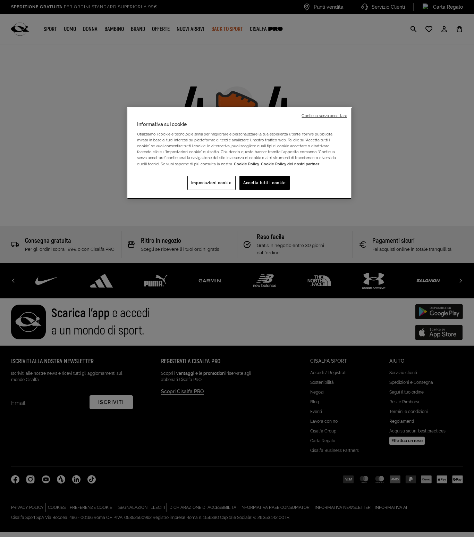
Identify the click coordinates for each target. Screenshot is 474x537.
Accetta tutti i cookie (264, 182)
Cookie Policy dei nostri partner (290, 164)
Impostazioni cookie (211, 182)
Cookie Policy (246, 164)
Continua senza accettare (324, 116)
